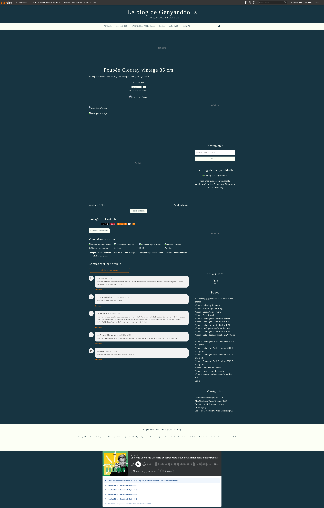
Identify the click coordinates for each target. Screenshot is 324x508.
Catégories (121, 26)
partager (154, 471)
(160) (209, 404)
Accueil (108, 26)
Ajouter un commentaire (109, 270)
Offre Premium (203, 437)
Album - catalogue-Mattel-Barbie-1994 (212, 328)
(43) (214, 411)
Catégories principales (143, 26)
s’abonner (139, 471)
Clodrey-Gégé (138, 82)
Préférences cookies (239, 437)
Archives (173, 26)
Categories (116, 76)
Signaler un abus (163, 437)
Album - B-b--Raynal (204, 315)
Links (197, 381)
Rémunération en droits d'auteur (187, 437)
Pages (162, 26)
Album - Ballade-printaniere (207, 305)
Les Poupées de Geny (220, 184)
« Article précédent (97, 205)
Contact (187, 26)
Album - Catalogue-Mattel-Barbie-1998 (212, 331)
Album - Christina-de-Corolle (208, 368)
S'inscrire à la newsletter (99, 231)
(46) (200, 407)
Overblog (177, 429)
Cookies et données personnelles (221, 437)
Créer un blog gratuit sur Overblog (127, 437)
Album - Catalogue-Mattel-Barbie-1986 (212, 318)
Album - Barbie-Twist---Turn (208, 312)
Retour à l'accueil (138, 211)
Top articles (144, 437)
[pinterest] (254, 2)
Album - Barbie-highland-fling (208, 308)
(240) (209, 397)
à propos (168, 471)
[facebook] (245, 2)
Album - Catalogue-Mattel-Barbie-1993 (212, 325)
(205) (211, 401)
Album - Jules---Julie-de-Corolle (209, 371)
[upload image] (138, 97)
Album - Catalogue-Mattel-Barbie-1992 (212, 322)
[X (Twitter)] (249, 2)
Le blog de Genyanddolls (162, 12)
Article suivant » (181, 205)
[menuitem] (108, 26)
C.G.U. (173, 437)
